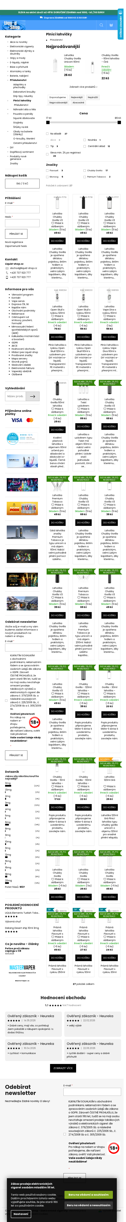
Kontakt (16, 297)
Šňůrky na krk (20, 127)
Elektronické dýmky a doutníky (22, 52)
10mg (8, 841)
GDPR (15, 342)
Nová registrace (14, 242)
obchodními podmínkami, (18, 660)
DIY (12, 147)
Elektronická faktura (23, 368)
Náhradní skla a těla (24, 109)
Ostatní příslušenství (25, 143)
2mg (7, 796)
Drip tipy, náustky (23, 96)
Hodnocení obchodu (23, 349)
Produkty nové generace (18, 158)
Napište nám (19, 307)
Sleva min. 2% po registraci (65, 154)
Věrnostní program (22, 294)
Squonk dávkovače (24, 118)
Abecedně (78, 102)
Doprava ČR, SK (20, 304)
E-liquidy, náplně (19, 62)
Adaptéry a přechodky (19, 86)
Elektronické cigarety (22, 46)
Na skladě (58, 133)
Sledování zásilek (21, 365)
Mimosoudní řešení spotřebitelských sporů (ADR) (25, 330)
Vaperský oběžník (22, 371)
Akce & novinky (18, 42)
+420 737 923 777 (20, 272)
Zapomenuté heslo (16, 246)
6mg (7, 822)
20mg (8, 880)
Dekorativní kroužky (24, 91)
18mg (8, 874)
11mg (7, 848)
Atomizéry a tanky (20, 71)
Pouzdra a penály (23, 114)
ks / (22, 183)
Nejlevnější (77, 97)
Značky (14, 163)
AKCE (14, 345)
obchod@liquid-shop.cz (23, 268)
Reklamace (18, 313)
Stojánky (18, 122)
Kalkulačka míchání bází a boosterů (25, 338)
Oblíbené (17, 374)
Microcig (56, 176)
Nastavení (21, 1214)
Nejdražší (93, 97)
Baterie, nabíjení (19, 75)
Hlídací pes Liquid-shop (25, 352)
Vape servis (18, 301)
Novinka (94, 140)
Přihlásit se (16, 234)
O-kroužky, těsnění (24, 138)
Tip (54, 146)
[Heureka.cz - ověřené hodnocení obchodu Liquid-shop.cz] (22, 439)
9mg (7, 835)
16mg (8, 867)
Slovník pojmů (20, 361)
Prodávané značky (22, 355)
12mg (8, 854)
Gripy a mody (17, 58)
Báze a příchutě (19, 67)
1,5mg (8, 789)
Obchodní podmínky (23, 310)
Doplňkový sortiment (22, 152)
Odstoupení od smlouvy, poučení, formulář (22, 320)
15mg (8, 861)
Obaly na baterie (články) (22, 133)
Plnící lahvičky (22, 100)
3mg (7, 802)
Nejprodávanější (58, 102)
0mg (7, 783)
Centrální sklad (99, 146)
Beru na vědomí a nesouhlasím (88, 1205)
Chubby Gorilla (97, 170)
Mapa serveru (19, 358)
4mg (8, 809)
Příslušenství (18, 80)
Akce (55, 140)
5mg (7, 815)
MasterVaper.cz (22, 981)
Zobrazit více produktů (82, 86)
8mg (7, 828)
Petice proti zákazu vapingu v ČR (17, 949)
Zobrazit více (63, 1068)
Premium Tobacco (98, 176)
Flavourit (56, 170)
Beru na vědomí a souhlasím (89, 1195)
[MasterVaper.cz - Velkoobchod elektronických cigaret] (22, 967)
